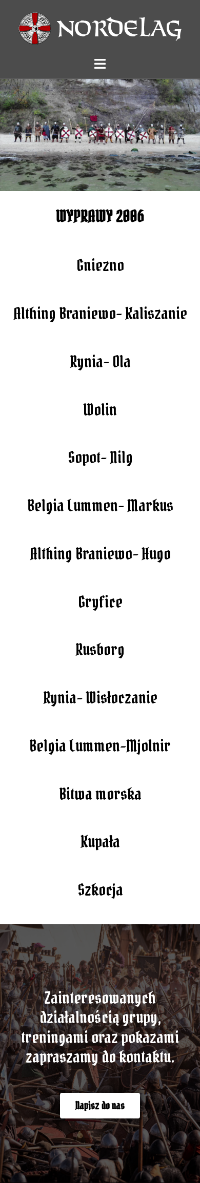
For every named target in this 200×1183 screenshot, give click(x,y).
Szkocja (100, 889)
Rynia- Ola (100, 361)
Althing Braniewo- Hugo (100, 553)
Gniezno (100, 265)
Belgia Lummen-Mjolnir (100, 745)
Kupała (100, 841)
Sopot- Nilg (100, 457)
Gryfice (100, 601)
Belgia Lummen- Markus (100, 505)
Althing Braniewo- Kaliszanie (100, 313)
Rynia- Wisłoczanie (100, 697)
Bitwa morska (100, 793)
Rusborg (100, 649)
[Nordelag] (100, 27)
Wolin (100, 409)
